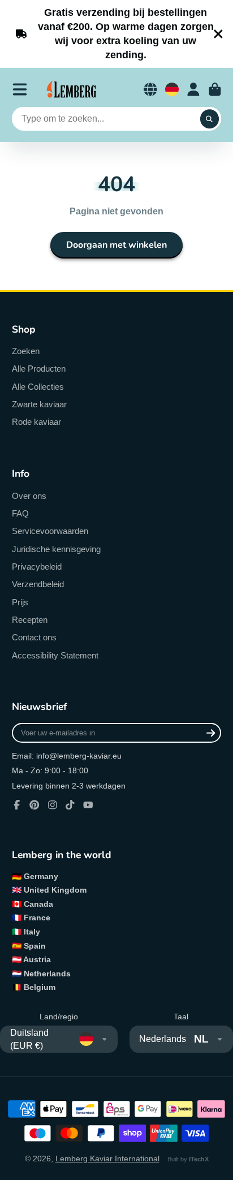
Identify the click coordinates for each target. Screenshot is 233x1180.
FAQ (20, 513)
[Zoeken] (209, 118)
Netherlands (47, 973)
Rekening (193, 89)
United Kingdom (55, 889)
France (37, 917)
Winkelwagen (215, 89)
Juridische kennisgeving (56, 549)
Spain (35, 945)
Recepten (30, 620)
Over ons (29, 496)
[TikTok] (70, 805)
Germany (41, 876)
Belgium (39, 987)
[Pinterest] (34, 805)
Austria (37, 959)
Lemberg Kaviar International (107, 1158)
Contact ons (34, 637)
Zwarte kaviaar (39, 404)
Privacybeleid (37, 566)
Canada (38, 903)
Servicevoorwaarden (50, 531)
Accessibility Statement (55, 655)
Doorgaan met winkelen (116, 245)
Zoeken (26, 351)
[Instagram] (53, 805)
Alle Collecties (38, 386)
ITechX (199, 1159)
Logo (72, 89)
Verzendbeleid (38, 584)
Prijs (20, 602)
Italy (32, 931)
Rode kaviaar (36, 422)
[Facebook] (17, 805)
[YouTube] (88, 805)
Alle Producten (39, 368)
